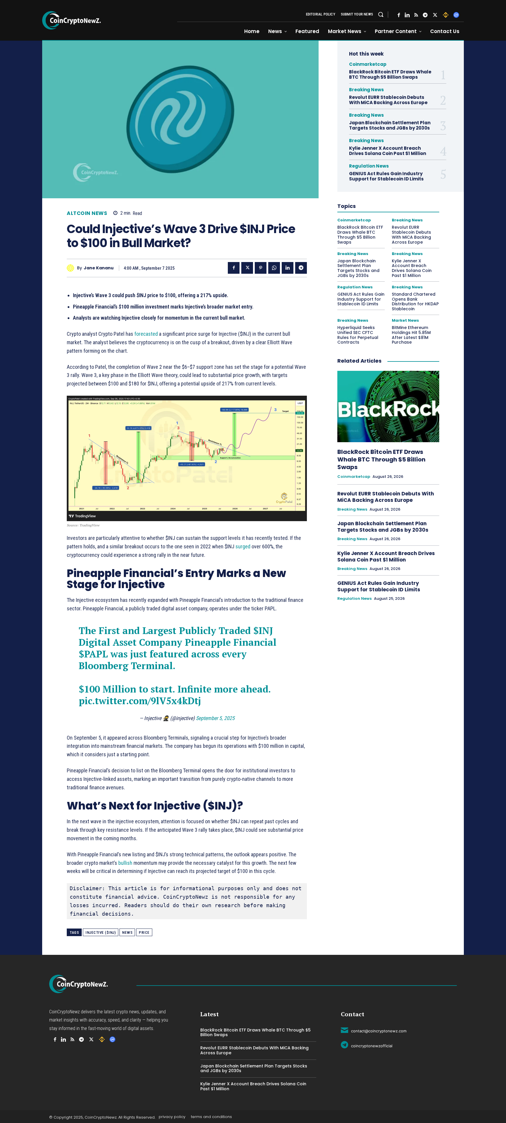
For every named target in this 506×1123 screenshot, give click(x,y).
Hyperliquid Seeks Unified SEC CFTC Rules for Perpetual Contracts (357, 335)
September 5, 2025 (215, 718)
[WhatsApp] (274, 268)
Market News (405, 320)
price (144, 932)
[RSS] (416, 15)
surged (242, 546)
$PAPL (93, 654)
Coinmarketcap (368, 64)
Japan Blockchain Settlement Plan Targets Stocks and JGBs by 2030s (389, 125)
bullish (125, 863)
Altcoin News (87, 213)
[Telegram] (425, 15)
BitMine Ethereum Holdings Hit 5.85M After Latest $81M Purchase (411, 335)
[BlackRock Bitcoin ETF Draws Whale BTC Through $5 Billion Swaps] (388, 406)
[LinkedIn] (407, 15)
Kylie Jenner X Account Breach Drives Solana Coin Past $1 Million (388, 150)
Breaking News (366, 89)
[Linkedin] (287, 268)
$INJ (263, 630)
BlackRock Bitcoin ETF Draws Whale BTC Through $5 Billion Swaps (390, 74)
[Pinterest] (260, 268)
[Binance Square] (446, 15)
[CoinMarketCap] (456, 15)
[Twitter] (435, 15)
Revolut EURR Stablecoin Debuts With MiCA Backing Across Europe (388, 100)
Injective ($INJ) (101, 932)
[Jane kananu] (72, 268)
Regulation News (369, 166)
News (127, 932)
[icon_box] (373, 1030)
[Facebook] (399, 15)
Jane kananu (99, 268)
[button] (381, 14)
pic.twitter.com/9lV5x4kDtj (140, 701)
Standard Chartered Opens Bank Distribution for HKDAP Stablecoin (415, 301)
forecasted (146, 334)
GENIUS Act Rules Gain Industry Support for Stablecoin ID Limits (387, 176)
